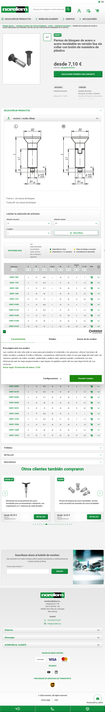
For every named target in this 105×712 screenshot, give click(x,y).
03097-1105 (14, 283)
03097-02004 (14, 386)
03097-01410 (14, 326)
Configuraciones (50, 378)
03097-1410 (14, 299)
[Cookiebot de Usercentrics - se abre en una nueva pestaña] (91, 332)
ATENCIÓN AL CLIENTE (15, 645)
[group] (26, 498)
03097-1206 (14, 288)
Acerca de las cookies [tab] (87, 339)
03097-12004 (14, 414)
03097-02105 (14, 392)
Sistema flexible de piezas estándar (31, 26)
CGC (38, 367)
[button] (33, 524)
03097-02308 (14, 403)
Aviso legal (8, 367)
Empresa (9, 630)
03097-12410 (14, 435)
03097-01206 (14, 315)
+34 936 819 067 (54, 620)
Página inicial (8, 26)
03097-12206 (14, 424)
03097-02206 (14, 397)
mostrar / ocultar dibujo (24, 118)
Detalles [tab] (52, 339)
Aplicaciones (89, 19)
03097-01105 (14, 310)
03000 (50, 26)
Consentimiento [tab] (18, 339)
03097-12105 (14, 419)
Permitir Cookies (85, 378)
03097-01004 (14, 304)
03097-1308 (14, 294)
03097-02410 (14, 408)
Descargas (9, 637)
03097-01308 (14, 321)
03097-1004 (14, 277)
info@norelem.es (54, 624)
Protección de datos (24, 367)
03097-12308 (14, 430)
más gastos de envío (68, 68)
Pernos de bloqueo (62, 26)
